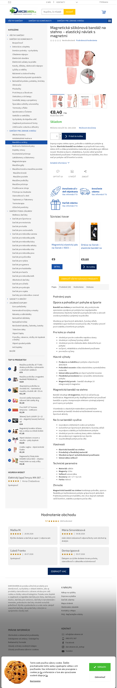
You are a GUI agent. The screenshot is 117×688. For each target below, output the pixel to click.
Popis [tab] (54, 287)
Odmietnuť (100, 677)
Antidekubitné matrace (22, 138)
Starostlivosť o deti (20, 195)
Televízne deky (19, 329)
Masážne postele (20, 176)
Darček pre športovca (21, 218)
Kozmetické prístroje (21, 153)
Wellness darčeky (20, 215)
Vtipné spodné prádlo (21, 343)
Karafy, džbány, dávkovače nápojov (27, 65)
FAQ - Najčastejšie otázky (72, 614)
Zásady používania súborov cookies (23, 649)
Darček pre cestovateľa (22, 230)
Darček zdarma (67, 600)
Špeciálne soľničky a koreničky (25, 104)
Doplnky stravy (18, 150)
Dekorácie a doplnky (21, 46)
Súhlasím (101, 666)
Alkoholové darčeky (20, 280)
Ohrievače (16, 85)
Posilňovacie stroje (20, 188)
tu (41, 672)
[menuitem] (15, 21)
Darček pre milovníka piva (23, 253)
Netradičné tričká (19, 322)
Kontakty (61, 2)
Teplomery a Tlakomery (22, 199)
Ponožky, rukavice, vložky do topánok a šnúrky (28, 338)
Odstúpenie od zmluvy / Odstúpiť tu (23, 639)
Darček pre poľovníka (21, 257)
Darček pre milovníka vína (23, 249)
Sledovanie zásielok (69, 607)
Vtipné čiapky (18, 333)
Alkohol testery (19, 134)
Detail (57, 266)
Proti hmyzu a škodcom (22, 92)
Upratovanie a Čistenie (22, 111)
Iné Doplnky (17, 347)
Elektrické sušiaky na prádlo (24, 62)
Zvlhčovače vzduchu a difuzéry (25, 127)
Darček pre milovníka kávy (23, 241)
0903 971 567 (71, 638)
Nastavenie (35, 681)
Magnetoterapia (19, 161)
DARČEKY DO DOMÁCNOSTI (21, 39)
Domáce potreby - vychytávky (25, 50)
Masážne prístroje (20, 184)
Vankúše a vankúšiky (21, 115)
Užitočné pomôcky (20, 207)
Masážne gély (18, 165)
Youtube (69, 651)
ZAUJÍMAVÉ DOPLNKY (18, 302)
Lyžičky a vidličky (19, 69)
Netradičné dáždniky (21, 318)
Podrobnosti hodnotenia (86, 40)
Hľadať (69, 12)
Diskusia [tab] (89, 287)
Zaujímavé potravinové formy (25, 123)
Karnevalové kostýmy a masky (25, 310)
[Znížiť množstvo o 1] (60, 137)
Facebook (70, 642)
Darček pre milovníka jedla (23, 237)
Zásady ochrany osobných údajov (22, 646)
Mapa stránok (67, 603)
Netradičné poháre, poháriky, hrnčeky (28, 81)
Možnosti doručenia (87, 128)
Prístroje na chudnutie (21, 192)
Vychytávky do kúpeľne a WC (24, 119)
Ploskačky (16, 88)
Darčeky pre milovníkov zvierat (25, 295)
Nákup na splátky (68, 592)
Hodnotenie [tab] (79, 287)
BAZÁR (12, 351)
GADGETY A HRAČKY (18, 299)
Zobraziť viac (58, 571)
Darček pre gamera (20, 264)
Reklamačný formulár (17, 642)
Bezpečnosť (17, 43)
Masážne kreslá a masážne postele (27, 169)
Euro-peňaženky (19, 306)
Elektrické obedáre (20, 58)
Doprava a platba (68, 596)
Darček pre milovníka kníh (23, 276)
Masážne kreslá (19, 173)
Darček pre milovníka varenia (24, 234)
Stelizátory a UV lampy (21, 96)
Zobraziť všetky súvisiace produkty (79, 279)
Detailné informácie (58, 163)
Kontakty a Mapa (68, 610)
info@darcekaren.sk (74, 634)
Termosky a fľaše (19, 108)
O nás (48, 2)
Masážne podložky (20, 180)
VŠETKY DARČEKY (17, 35)
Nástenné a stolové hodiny (23, 73)
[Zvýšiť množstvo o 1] (60, 134)
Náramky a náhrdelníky (22, 314)
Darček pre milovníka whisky (24, 245)
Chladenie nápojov (20, 54)
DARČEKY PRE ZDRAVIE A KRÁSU (23, 130)
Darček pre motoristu (21, 222)
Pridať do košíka (76, 136)
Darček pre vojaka (20, 291)
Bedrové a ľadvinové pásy (23, 146)
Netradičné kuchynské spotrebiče (26, 77)
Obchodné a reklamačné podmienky (23, 635)
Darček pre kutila (19, 226)
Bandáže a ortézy (19, 142)
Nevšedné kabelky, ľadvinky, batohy (27, 325)
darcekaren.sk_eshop (75, 646)
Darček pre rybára (20, 260)
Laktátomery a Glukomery (23, 157)
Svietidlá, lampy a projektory (24, 100)
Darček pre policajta (21, 287)
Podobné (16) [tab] (65, 287)
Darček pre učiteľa (20, 283)
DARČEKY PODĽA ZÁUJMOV (21, 211)
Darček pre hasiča (20, 272)
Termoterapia (18, 203)
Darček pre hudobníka (21, 268)
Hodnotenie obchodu (58, 514)
